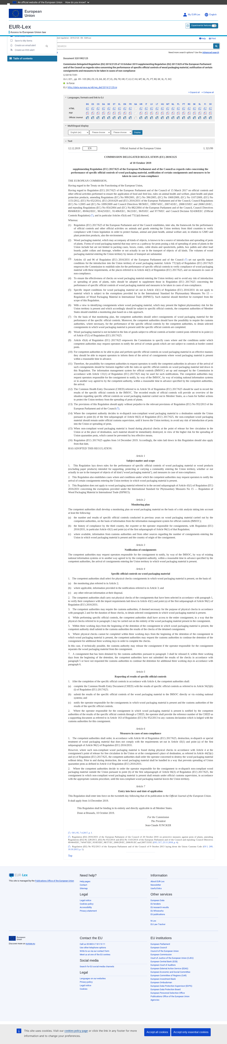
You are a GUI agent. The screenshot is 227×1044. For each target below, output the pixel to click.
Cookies (83, 989)
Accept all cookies (157, 1032)
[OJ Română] (189, 117)
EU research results (160, 907)
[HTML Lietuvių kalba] (157, 108)
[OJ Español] (92, 117)
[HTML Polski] (178, 108)
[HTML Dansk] (103, 108)
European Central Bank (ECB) (164, 961)
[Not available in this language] (135, 108)
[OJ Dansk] (103, 117)
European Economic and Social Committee (170, 972)
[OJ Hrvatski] (140, 117)
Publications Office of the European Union (54, 880)
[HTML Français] (130, 108)
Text (70, 141)
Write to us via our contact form (94, 951)
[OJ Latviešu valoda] (151, 117)
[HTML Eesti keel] (114, 108)
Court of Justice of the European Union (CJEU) (172, 958)
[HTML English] (124, 108)
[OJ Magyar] (162, 117)
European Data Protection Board (165, 989)
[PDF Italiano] (146, 113)
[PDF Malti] (167, 113)
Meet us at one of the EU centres (95, 954)
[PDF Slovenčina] (194, 113)
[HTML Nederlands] (173, 108)
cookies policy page (76, 1030)
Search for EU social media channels (97, 966)
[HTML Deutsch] (108, 108)
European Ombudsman (161, 982)
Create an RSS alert (25, 50)
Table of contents (22, 58)
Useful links (156, 888)
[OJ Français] (130, 117)
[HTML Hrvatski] (140, 108)
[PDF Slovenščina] (199, 113)
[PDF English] (124, 113)
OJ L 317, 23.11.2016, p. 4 (165, 842)
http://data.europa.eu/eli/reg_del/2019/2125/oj (92, 87)
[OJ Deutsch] (108, 117)
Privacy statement (88, 911)
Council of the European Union (165, 951)
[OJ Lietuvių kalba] (157, 117)
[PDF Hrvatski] (140, 113)
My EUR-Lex (194, 14)
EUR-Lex (20, 27)
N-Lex (153, 921)
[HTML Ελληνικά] (119, 108)
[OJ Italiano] (146, 117)
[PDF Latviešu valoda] (151, 113)
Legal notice (85, 900)
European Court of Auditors (163, 965)
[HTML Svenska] (210, 108)
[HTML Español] (92, 108)
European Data (157, 900)
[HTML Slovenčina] (194, 108)
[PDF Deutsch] (108, 113)
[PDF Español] (92, 113)
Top (70, 855)
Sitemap (84, 888)
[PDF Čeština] (98, 113)
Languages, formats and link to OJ (86, 97)
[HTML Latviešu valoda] (151, 108)
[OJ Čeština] (98, 117)
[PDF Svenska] (210, 113)
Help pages (85, 881)
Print (213, 38)
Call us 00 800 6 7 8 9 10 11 (92, 944)
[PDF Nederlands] (173, 113)
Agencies (155, 1000)
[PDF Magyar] (162, 113)
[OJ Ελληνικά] (119, 117)
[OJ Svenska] (210, 117)
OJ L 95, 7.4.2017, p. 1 (82, 833)
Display (137, 132)
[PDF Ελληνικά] (119, 113)
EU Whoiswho (157, 911)
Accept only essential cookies (190, 1032)
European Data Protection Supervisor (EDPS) (171, 986)
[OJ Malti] (167, 117)
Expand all (195, 92)
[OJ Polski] (178, 117)
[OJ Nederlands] (173, 117)
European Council (159, 947)
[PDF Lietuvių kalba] (157, 113)
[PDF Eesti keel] (114, 113)
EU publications (158, 914)
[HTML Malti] (167, 108)
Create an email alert (25, 45)
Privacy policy (86, 982)
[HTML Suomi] (205, 108)
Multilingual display (78, 125)
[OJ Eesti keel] (114, 117)
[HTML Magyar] (162, 108)
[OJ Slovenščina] (199, 117)
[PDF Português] (183, 113)
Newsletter (156, 885)
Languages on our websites (93, 978)
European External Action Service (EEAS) (169, 968)
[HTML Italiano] (146, 108)
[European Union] (17, 938)
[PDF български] (87, 113)
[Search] (216, 46)
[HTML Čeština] (98, 108)
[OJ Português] (183, 117)
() (92, 215)
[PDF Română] (189, 113)
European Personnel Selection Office (168, 993)
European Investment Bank (163, 979)
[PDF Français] (130, 113)
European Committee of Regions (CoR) (169, 975)
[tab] (139, 97)
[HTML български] (87, 108)
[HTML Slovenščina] (199, 108)
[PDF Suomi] (205, 113)
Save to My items (23, 40)
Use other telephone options (93, 947)
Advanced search (210, 52)
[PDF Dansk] (103, 113)
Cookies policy (86, 904)
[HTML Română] (189, 108)
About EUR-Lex (157, 881)
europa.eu (30, 943)
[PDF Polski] (178, 113)
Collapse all (208, 92)
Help (203, 38)
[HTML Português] (183, 108)
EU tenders (156, 904)
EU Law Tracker (158, 924)
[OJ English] (124, 117)
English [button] (213, 14)
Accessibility (86, 907)
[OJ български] (87, 117)
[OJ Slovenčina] (194, 117)
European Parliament (160, 944)
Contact (83, 885)
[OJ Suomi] (205, 117)
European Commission (161, 954)
